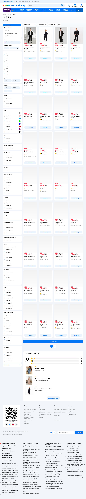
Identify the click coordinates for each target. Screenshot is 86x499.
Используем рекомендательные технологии (12, 433)
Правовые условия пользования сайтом (20, 431)
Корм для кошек (72, 409)
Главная (4, 14)
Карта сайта (26, 423)
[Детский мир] (14, 5)
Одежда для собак (72, 414)
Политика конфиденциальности (31, 415)
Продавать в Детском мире (30, 409)
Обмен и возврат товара (29, 411)
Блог (55, 418)
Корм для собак (72, 412)
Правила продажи (28, 412)
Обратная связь (27, 421)
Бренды (9, 14)
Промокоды (26, 414)
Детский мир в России (7, 434)
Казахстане (14, 434)
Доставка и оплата (28, 407)
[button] (79, 10)
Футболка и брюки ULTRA (42, 379)
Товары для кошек (72, 407)
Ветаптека (71, 415)
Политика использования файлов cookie (29, 418)
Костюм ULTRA (39, 368)
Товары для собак (72, 411)
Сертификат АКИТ (28, 420)
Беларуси (20, 434)
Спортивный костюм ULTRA (43, 389)
